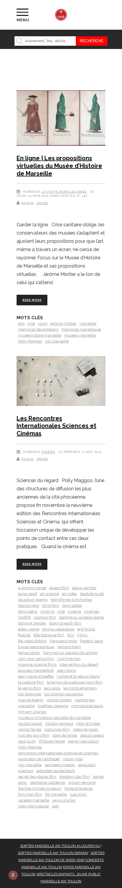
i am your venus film (36, 658)
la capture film (31, 682)
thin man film (30, 794)
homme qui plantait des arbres (70, 653)
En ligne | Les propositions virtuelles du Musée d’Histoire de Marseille (59, 166)
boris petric (28, 611)
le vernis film (29, 688)
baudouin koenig (33, 599)
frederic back (91, 641)
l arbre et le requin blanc (78, 676)
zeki (55, 806)
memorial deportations (38, 329)
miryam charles (32, 712)
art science (49, 594)
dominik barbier (32, 623)
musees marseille (80, 335)
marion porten (59, 700)
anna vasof (27, 594)
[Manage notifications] (13, 875)
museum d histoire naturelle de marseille (54, 717)
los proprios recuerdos (63, 694)
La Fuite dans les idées (64, 191)
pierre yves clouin (83, 741)
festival (24, 635)
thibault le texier (79, 788)
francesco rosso (63, 641)
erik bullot (86, 629)
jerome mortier (63, 323)
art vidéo (69, 594)
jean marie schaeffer (36, 676)
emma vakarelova (58, 629)
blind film (50, 605)
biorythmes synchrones (71, 599)
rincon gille (73, 759)
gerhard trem (69, 647)
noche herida (29, 729)
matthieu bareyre (53, 706)
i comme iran (69, 658)
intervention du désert (79, 664)
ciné (31, 323)
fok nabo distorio (32, 641)
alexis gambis (84, 588)
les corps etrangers (80, 688)
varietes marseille (33, 800)
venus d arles (64, 800)
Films (82, 635)
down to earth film (65, 623)
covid (42, 323)
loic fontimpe (29, 694)
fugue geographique (36, 647)
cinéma (74, 611)
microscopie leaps (87, 706)
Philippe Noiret (52, 741)
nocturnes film (57, 729)
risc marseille (57, 341)
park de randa (64, 735)
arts (21, 323)
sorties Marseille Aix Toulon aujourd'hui (60, 846)
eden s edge (28, 629)
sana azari (87, 765)
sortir (22, 782)
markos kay (85, 700)
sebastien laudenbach (55, 771)
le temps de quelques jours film (74, 682)
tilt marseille (56, 794)
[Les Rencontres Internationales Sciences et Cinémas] (61, 382)
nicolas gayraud (59, 723)
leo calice (52, 688)
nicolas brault (30, 723)
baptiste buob (92, 594)
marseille (88, 323)
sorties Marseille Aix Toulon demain (53, 853)
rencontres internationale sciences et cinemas (58, 753)
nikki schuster (88, 723)
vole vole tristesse (33, 806)
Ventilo (27, 202)
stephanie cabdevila (47, 782)
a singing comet (32, 588)
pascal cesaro (92, 735)
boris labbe (72, 605)
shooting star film (74, 776)
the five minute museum (40, 788)
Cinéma (48, 451)
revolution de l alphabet (39, 759)
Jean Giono (66, 670)
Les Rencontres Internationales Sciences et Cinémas (56, 426)
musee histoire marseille (39, 335)
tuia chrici (78, 794)
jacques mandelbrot (36, 670)
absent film (59, 588)
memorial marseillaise (81, 329)
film (70, 635)
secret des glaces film (37, 776)
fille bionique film (48, 635)
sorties (98, 776)
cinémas (91, 611)
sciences (25, 771)
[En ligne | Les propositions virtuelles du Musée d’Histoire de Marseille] (61, 119)
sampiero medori (60, 765)
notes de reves (85, 729)
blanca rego (28, 605)
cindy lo (47, 611)
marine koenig (31, 700)
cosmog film (45, 617)
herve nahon (29, 653)
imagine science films (37, 664)
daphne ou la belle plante (81, 617)
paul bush (27, 741)
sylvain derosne (82, 782)
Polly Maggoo (30, 341)
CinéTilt (24, 617)
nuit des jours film (33, 735)
